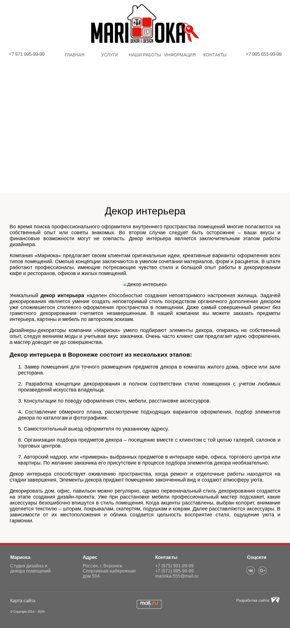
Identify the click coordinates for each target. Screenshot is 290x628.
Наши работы (145, 54)
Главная (74, 54)
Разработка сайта (252, 600)
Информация (180, 54)
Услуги (109, 54)
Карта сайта (22, 600)
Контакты (215, 54)
